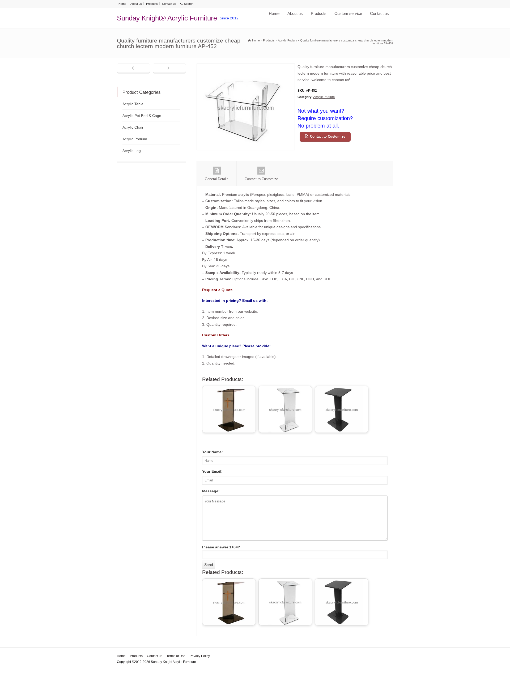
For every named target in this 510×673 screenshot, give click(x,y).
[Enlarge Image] (246, 67)
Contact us (169, 3)
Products (152, 3)
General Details (216, 179)
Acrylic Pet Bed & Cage (141, 115)
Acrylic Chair (132, 127)
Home (122, 3)
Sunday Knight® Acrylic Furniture (167, 18)
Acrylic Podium (324, 97)
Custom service (348, 13)
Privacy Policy (200, 656)
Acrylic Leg (131, 151)
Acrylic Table (132, 104)
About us (136, 3)
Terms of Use (176, 656)
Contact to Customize (327, 136)
